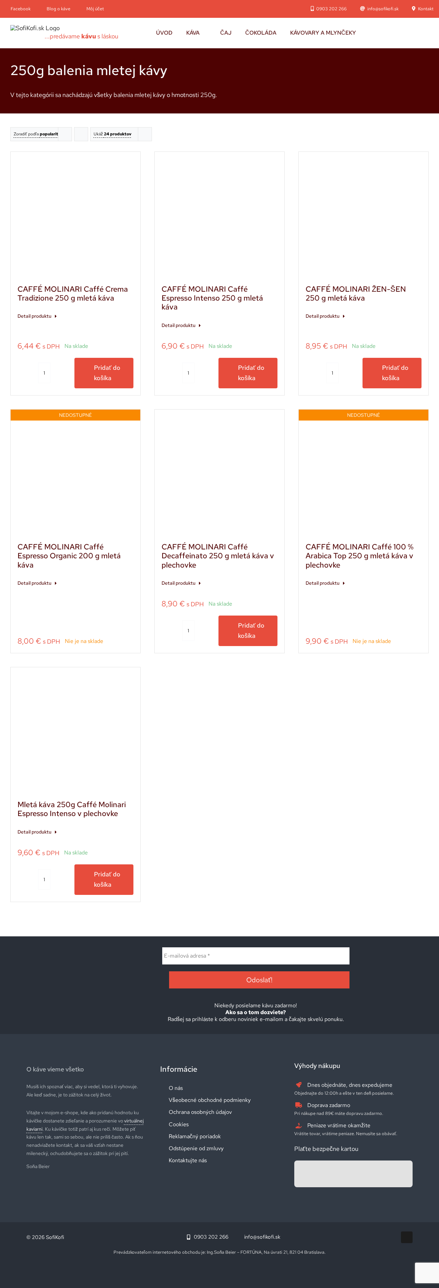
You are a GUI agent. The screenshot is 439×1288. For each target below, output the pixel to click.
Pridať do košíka (107, 373)
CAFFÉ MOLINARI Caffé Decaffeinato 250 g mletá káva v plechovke (218, 556)
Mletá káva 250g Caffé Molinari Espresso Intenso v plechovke (71, 809)
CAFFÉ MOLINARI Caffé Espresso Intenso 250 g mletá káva (212, 298)
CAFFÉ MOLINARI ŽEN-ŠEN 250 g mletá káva (356, 293)
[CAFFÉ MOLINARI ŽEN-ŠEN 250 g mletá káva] (363, 216)
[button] (379, 33)
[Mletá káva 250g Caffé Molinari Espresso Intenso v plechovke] (75, 732)
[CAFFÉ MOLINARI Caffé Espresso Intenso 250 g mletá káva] (219, 216)
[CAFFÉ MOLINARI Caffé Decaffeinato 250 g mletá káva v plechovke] (219, 474)
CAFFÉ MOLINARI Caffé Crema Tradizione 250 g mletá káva (72, 293)
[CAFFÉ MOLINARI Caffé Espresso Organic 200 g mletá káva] (75, 474)
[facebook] (407, 1237)
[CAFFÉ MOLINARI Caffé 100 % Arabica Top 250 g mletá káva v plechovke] (363, 474)
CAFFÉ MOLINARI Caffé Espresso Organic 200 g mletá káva (69, 556)
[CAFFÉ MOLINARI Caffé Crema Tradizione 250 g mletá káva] (75, 216)
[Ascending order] (81, 134)
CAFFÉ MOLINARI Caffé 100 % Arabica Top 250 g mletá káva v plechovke (360, 556)
